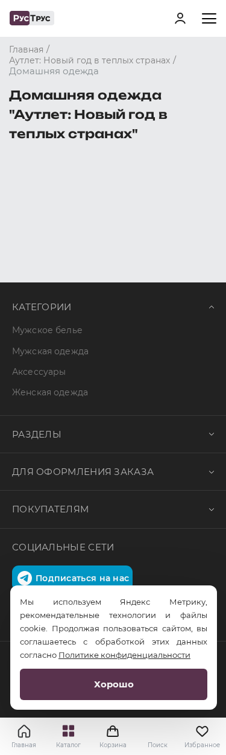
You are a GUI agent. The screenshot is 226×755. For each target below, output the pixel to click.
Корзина (113, 736)
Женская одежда (50, 392)
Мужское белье (47, 330)
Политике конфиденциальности (124, 655)
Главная (23, 745)
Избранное (202, 745)
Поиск (158, 745)
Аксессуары (39, 371)
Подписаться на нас (82, 578)
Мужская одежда (50, 351)
